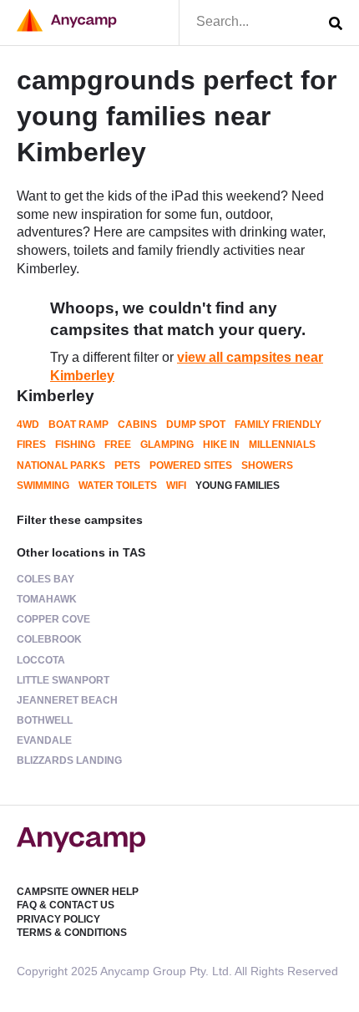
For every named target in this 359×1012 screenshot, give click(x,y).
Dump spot (195, 424)
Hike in (221, 444)
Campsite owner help (78, 892)
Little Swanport (63, 680)
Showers (267, 465)
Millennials (282, 444)
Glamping (167, 444)
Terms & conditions (72, 932)
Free (117, 444)
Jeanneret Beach (67, 700)
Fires (31, 444)
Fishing (75, 444)
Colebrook (49, 639)
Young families (237, 485)
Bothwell (45, 720)
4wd (28, 424)
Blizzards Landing (69, 760)
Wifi (176, 485)
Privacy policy (58, 919)
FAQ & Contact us (65, 905)
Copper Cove (53, 619)
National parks (61, 465)
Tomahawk (47, 599)
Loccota (41, 660)
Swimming (43, 485)
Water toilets (117, 485)
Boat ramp (78, 424)
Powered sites (190, 465)
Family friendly (278, 424)
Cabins (137, 424)
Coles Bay (45, 579)
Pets (127, 465)
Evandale (44, 740)
